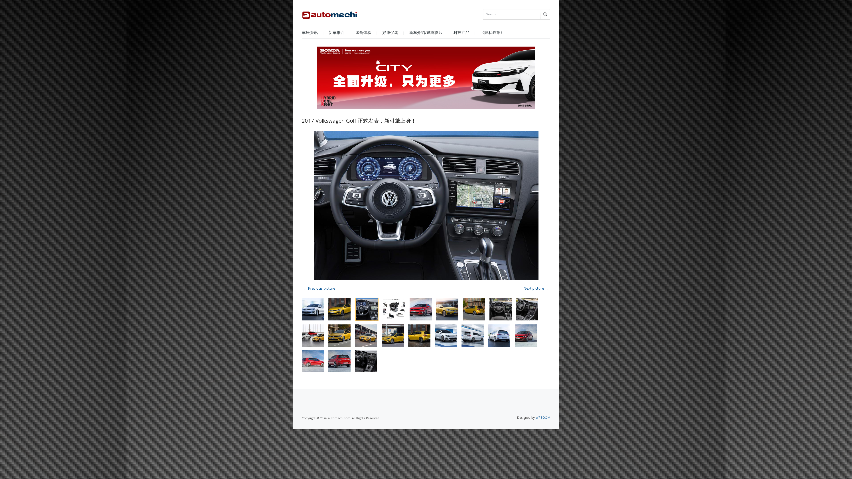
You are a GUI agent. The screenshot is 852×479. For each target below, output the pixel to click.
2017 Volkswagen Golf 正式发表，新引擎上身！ (359, 120)
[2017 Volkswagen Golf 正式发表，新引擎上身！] (426, 206)
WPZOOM (543, 417)
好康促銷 (390, 32)
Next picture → (535, 288)
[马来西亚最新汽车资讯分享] (330, 13)
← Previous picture (319, 288)
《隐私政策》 (492, 32)
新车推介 (337, 32)
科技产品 (461, 32)
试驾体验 (363, 32)
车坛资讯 (310, 32)
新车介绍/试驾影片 (426, 32)
